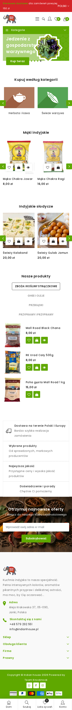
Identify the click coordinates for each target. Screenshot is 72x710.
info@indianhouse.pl (24, 629)
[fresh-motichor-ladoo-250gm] (58, 241)
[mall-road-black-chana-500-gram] (29, 340)
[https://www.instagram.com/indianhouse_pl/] (43, 685)
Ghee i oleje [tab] (36, 296)
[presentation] (3, 103)
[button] (66, 19)
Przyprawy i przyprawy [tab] (36, 314)
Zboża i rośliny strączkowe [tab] (36, 286)
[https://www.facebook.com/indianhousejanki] (36, 685)
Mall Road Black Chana (43, 328)
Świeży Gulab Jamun (32, 253)
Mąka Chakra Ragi (17, 179)
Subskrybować (36, 538)
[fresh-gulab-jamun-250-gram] (24, 241)
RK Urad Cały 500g (40, 355)
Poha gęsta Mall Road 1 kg (45, 382)
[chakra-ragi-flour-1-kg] (14, 167)
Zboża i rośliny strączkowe (53, 115)
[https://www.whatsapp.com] (29, 685)
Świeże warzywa (19, 113)
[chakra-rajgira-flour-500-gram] (49, 167)
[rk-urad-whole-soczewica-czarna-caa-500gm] (29, 367)
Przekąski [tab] (36, 305)
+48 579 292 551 (21, 624)
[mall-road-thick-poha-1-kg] (29, 394)
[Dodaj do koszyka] (25, 167)
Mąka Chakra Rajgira (54, 179)
